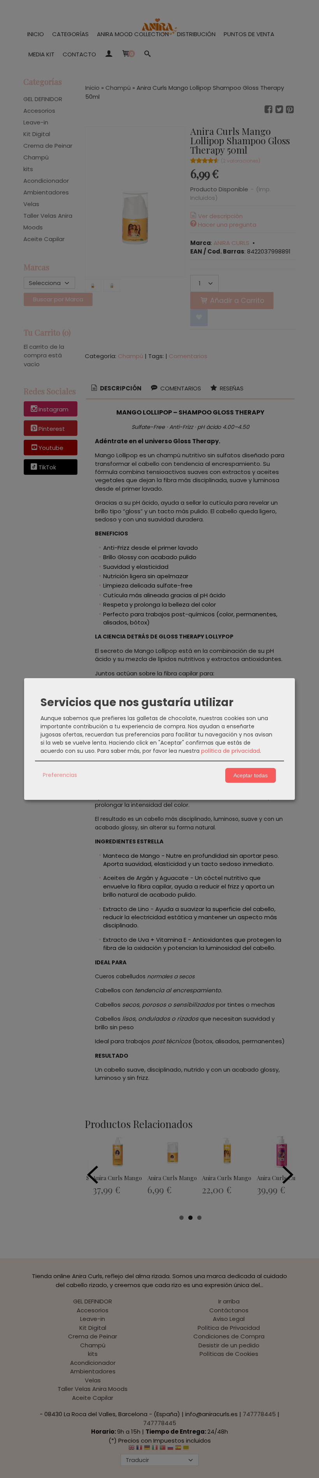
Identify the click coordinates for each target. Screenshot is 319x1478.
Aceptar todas (250, 775)
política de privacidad (230, 751)
